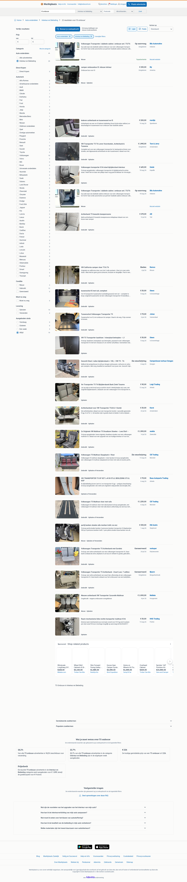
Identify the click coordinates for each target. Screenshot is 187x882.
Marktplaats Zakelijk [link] (51, 856)
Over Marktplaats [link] (60, 862)
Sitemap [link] (130, 862)
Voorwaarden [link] (71, 4)
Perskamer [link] (86, 862)
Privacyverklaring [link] (113, 856)
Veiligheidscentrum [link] (84, 4)
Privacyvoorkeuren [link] (144, 856)
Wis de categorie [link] (44, 49)
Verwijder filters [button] (100, 36)
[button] (112, 4)
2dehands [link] (107, 862)
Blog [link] (38, 856)
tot (32, 38)
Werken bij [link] (75, 862)
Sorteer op (153, 25)
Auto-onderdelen (62, 36)
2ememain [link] (119, 862)
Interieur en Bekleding (82, 36)
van (17, 38)
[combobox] (57, 11)
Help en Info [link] (85, 856)
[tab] (132, 29)
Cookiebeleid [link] (128, 856)
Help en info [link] (62, 4)
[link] (48, 4)
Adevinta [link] (97, 862)
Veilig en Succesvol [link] (69, 856)
